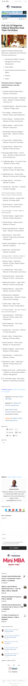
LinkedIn (17, 511)
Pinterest (21, 511)
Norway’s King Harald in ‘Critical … (11, 647)
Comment (4, 518)
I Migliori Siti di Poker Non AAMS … (11, 641)
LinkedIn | (15, 389)
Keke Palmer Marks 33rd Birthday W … (12, 635)
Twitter (7, 511)
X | (2, 392)
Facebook (10, 511)
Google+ (14, 511)
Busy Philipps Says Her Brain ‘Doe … (11, 653)
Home (2, 22)
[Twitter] (21, 19)
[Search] (26, 1)
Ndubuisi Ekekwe (12, 32)
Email (24, 511)
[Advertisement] (14, 460)
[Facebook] (19, 19)
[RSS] (25, 19)
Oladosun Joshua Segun (11, 637)
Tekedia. (11, 683)
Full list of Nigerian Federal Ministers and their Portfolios (12, 27)
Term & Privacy (14, 685)
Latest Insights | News (10, 22)
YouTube (6, 392)
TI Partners (8, 643)
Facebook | (22, 389)
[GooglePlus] (23, 19)
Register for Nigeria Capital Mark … (11, 629)
